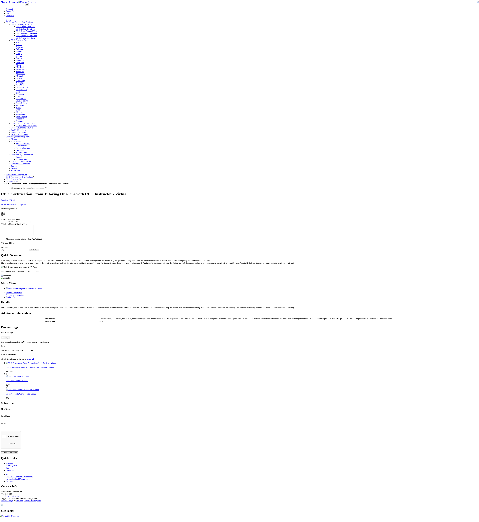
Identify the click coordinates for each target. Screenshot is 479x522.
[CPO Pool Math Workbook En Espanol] (22, 390)
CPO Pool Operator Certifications (19, 177)
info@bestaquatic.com (10, 496)
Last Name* (6, 416)
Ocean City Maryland (32, 501)
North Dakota (11, 181)
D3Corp (19, 501)
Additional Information (15, 295)
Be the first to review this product (14, 204)
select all (30, 359)
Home (8, 20)
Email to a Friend (8, 200)
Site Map (9, 481)
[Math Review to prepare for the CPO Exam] (24, 288)
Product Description (14, 293)
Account (9, 9)
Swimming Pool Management (17, 479)
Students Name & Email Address (14, 224)
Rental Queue (11, 11)
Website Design (7, 501)
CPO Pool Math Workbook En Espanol (21, 394)
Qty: (2, 250)
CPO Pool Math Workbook (17, 381)
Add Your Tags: (7, 332)
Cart (7, 13)
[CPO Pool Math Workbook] (18, 376)
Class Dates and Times (10, 219)
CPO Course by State (14, 179)
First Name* (6, 409)
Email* (4, 423)
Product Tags (11, 297)
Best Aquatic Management (16, 175)
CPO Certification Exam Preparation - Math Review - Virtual (30, 367)
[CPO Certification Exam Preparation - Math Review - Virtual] (31, 363)
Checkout (10, 16)
